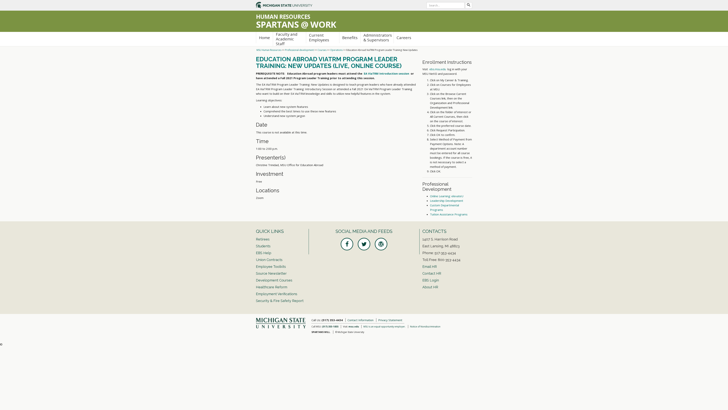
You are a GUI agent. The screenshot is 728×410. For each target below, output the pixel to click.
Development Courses (274, 280)
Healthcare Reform (271, 287)
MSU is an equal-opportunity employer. (384, 326)
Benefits (350, 37)
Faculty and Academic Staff (286, 39)
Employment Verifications (276, 294)
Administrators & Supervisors (377, 37)
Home (264, 37)
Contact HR (431, 273)
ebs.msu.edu (437, 69)
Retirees (263, 239)
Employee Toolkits (271, 267)
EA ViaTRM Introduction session (386, 73)
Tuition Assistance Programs (449, 214)
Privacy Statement (390, 320)
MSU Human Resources (269, 50)
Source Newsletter (271, 273)
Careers (404, 37)
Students (263, 246)
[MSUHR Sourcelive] (381, 244)
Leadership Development (446, 201)
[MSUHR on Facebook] (347, 244)
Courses (322, 50)
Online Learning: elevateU (446, 196)
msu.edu (353, 326)
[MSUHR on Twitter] (364, 244)
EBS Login (430, 280)
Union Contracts (269, 260)
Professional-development (299, 50)
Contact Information (360, 320)
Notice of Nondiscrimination (425, 326)
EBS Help (263, 253)
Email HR (429, 267)
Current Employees (319, 37)
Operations (336, 50)
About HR (430, 287)
